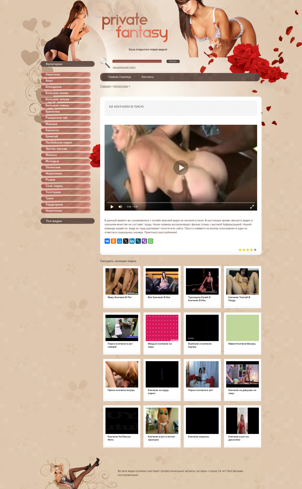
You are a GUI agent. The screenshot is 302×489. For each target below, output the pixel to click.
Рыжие (50, 179)
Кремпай (52, 136)
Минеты (51, 155)
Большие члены (57, 105)
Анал (49, 80)
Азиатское (53, 74)
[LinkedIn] (132, 241)
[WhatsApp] (150, 241)
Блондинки (53, 86)
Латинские (53, 167)
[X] (125, 241)
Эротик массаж (56, 148)
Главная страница (119, 77)
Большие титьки (57, 99)
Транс (50, 198)
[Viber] (144, 241)
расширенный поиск (124, 67)
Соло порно (54, 186)
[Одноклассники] (113, 241)
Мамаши (51, 124)
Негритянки (54, 173)
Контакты (148, 77)
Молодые (52, 161)
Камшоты (52, 130)
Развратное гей (56, 117)
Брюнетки (53, 111)
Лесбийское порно (59, 142)
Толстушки (53, 192)
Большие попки (57, 93)
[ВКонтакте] (107, 241)
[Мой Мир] (119, 241)
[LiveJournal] (138, 241)
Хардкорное (54, 204)
